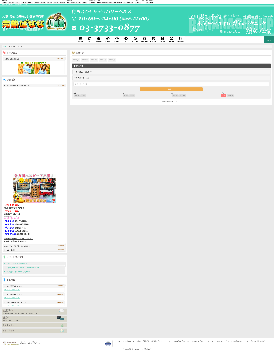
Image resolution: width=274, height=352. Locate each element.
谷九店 (78, 3)
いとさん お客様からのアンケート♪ (33, 302)
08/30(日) (85, 60)
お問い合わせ (238, 341)
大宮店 (17, 3)
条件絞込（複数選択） (84, 72)
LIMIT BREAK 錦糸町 (116, 3)
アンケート (169, 341)
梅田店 (84, 3)
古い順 (223, 95)
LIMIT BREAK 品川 (128, 3)
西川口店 (11, 3)
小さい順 (175, 95)
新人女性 (154, 341)
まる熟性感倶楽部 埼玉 (103, 3)
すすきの (92, 3)
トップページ (120, 341)
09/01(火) (103, 60)
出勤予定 (146, 341)
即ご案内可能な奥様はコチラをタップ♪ (34, 86)
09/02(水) (112, 60)
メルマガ (229, 341)
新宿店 (43, 3)
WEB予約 (178, 341)
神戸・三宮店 (71, 3)
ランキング (186, 341)
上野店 (5, 3)
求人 (138, 3)
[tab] (171, 66)
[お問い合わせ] (34, 331)
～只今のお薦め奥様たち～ (33, 59)
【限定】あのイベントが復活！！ (18, 263)
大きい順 (182, 95)
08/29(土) (76, 60)
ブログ (201, 341)
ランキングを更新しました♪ (33, 286)
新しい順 (230, 95)
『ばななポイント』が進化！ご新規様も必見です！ (23, 267)
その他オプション (83, 78)
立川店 (24, 3)
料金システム (130, 341)
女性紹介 (139, 341)
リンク (246, 341)
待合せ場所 (261, 341)
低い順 (126, 95)
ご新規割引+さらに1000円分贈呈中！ (18, 272)
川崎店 (37, 3)
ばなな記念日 (149, 3)
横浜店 (56, 3)
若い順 (77, 95)
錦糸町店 (62, 3)
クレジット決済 (210, 341)
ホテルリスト (221, 341)
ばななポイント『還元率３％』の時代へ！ (34, 246)
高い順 (83, 95)
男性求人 (253, 341)
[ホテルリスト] (34, 325)
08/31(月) (94, 60)
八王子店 (49, 3)
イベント (161, 341)
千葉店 (30, 3)
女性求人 (194, 341)
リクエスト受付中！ (34, 250)
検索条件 (79, 66)
